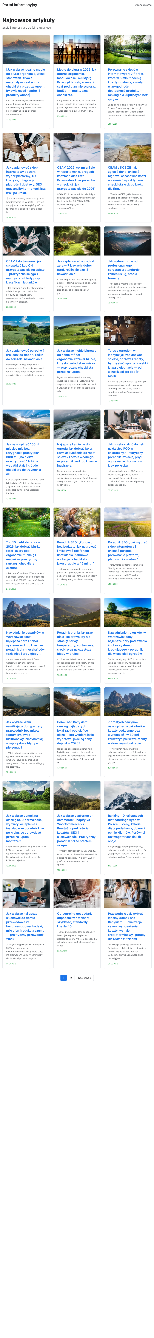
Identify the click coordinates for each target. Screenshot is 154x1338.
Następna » (84, 977)
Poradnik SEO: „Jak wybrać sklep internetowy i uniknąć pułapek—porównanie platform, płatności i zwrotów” (127, 550)
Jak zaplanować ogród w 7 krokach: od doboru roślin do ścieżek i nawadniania (25, 355)
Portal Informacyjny (19, 5)
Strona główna (143, 4)
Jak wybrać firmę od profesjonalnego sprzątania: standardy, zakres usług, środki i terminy (124, 269)
